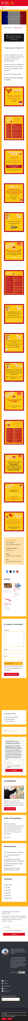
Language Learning (9, 713)
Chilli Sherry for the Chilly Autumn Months (8, 604)
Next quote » (7, 837)
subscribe (15, 668)
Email (5, 656)
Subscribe (14, 770)
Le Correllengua (7, 588)
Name (6, 649)
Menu (4, 7)
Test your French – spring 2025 (14, 18)
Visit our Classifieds (10, 808)
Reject (10, 1018)
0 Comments (18, 27)
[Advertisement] (14, 694)
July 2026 (7, 887)
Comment (7, 630)
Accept (4, 1018)
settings (13, 1016)
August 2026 (8, 885)
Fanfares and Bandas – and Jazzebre (14, 852)
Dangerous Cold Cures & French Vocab (16, 590)
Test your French (9, 721)
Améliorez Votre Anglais (11, 717)
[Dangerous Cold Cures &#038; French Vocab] (17, 585)
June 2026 (8, 890)
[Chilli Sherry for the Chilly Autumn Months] (8, 600)
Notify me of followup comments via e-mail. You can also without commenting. (14, 668)
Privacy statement (18, 930)
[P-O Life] (8, 3)
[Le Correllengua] (8, 585)
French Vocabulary (10, 719)
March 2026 (8, 898)
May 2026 (7, 893)
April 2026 (8, 895)
